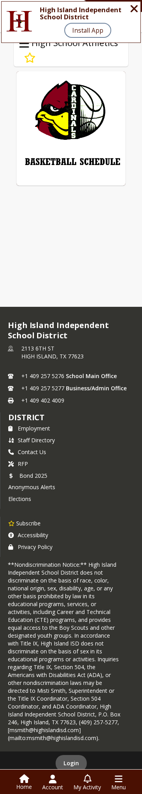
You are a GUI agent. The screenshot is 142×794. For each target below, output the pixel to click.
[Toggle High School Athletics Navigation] (24, 43)
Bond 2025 (33, 475)
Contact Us (32, 452)
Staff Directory (36, 440)
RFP (23, 463)
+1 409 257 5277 (42, 388)
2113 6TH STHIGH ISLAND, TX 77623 (52, 352)
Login (71, 763)
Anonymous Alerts (31, 487)
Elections (19, 499)
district (26, 417)
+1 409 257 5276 (42, 376)
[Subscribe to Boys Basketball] (29, 58)
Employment (34, 428)
